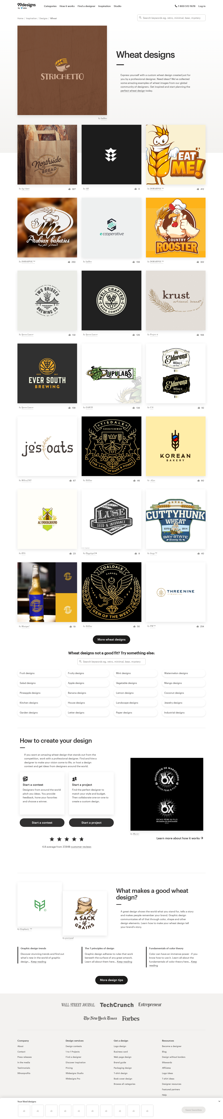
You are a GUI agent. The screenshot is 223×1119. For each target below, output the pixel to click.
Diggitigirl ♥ (91, 553)
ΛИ (87, 188)
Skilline (89, 480)
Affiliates (166, 1068)
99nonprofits (23, 1073)
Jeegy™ (153, 553)
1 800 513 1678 (186, 6)
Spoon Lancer (27, 334)
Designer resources (171, 1084)
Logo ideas (167, 1073)
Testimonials (23, 1068)
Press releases (24, 1057)
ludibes (104, 118)
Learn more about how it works (178, 838)
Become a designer (171, 1046)
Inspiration (104, 6)
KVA (23, 553)
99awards (167, 1062)
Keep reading (38, 961)
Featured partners (171, 1089)
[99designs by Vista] (26, 6)
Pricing (69, 1068)
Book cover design (123, 1078)
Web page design (122, 1057)
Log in (202, 6)
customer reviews (81, 846)
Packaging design (123, 1068)
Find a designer (86, 6)
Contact (21, 1051)
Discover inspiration (76, 1062)
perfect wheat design (133, 90)
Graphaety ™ (26, 929)
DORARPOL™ (156, 188)
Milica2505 (26, 480)
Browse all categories (124, 1084)
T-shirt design (120, 1073)
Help (164, 1095)
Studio (117, 6)
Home (20, 18)
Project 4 (154, 334)
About (20, 1046)
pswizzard (69, 937)
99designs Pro (73, 1078)
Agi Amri (25, 188)
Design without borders (173, 1057)
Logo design (120, 1046)
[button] (219, 1101)
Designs (43, 18)
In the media (23, 1062)
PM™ (152, 625)
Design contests (74, 1046)
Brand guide (120, 1062)
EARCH (89, 407)
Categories (50, 6)
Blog (164, 1051)
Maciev (136, 833)
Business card (121, 1051)
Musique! (26, 626)
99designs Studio (74, 1073)
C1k (151, 407)
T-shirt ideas (168, 1078)
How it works (67, 6)
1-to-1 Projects (73, 1051)
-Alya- (152, 480)
